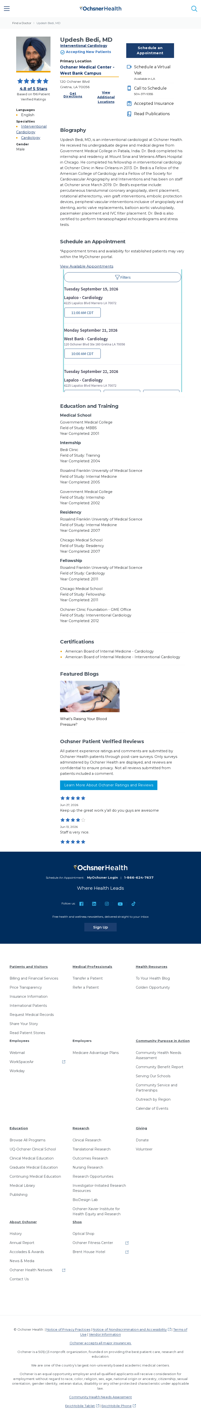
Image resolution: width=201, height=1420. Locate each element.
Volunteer (144, 1149)
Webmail (17, 1053)
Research (81, 1128)
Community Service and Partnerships (156, 1087)
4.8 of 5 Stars (33, 88)
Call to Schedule (150, 91)
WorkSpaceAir (22, 1062)
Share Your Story (24, 1024)
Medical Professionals (92, 967)
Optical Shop (83, 1233)
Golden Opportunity (153, 987)
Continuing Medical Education (35, 1176)
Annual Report (22, 1243)
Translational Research (92, 1149)
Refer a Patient (86, 987)
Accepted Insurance (154, 103)
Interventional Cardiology (83, 46)
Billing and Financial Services (34, 978)
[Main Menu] (7, 8)
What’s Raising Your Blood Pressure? (83, 722)
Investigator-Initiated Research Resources (99, 1188)
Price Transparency (26, 987)
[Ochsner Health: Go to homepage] (100, 7)
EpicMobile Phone (116, 1406)
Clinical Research (87, 1140)
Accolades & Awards (27, 1252)
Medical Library (22, 1185)
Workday (17, 1071)
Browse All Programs (27, 1140)
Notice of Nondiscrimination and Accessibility (130, 1329)
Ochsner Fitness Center (93, 1243)
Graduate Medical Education (34, 1167)
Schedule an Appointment (150, 50)
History (16, 1233)
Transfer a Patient (88, 978)
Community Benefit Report (159, 1067)
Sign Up (105, 927)
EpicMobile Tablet (80, 1406)
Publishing (18, 1194)
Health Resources (151, 967)
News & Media (22, 1261)
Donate (142, 1140)
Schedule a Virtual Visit (152, 73)
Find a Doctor (21, 23)
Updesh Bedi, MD (49, 23)
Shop (77, 1222)
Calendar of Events (152, 1108)
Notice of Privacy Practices (68, 1329)
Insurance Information (29, 996)
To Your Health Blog (153, 978)
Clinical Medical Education (32, 1158)
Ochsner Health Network (31, 1270)
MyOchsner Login (102, 877)
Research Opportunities (93, 1176)
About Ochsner (23, 1222)
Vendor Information (105, 1334)
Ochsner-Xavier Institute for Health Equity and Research (97, 1211)
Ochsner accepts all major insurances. (101, 1343)
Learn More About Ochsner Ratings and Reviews (108, 785)
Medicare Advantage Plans (96, 1053)
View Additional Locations (106, 97)
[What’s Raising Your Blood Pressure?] (90, 696)
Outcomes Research (90, 1158)
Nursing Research (88, 1167)
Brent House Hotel (89, 1252)
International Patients (28, 1005)
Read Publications (152, 113)
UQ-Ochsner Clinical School (33, 1149)
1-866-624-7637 (138, 877)
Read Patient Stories (27, 1033)
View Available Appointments (86, 266)
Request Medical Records (32, 1014)
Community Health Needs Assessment (158, 1055)
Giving (141, 1128)
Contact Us (19, 1279)
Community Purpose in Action (163, 1041)
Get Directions (72, 95)
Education (19, 1128)
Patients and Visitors (29, 967)
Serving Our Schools (153, 1076)
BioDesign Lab (85, 1200)
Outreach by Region (153, 1099)
